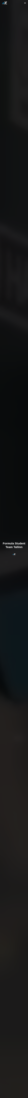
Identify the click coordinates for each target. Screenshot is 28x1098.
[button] (25, 3)
